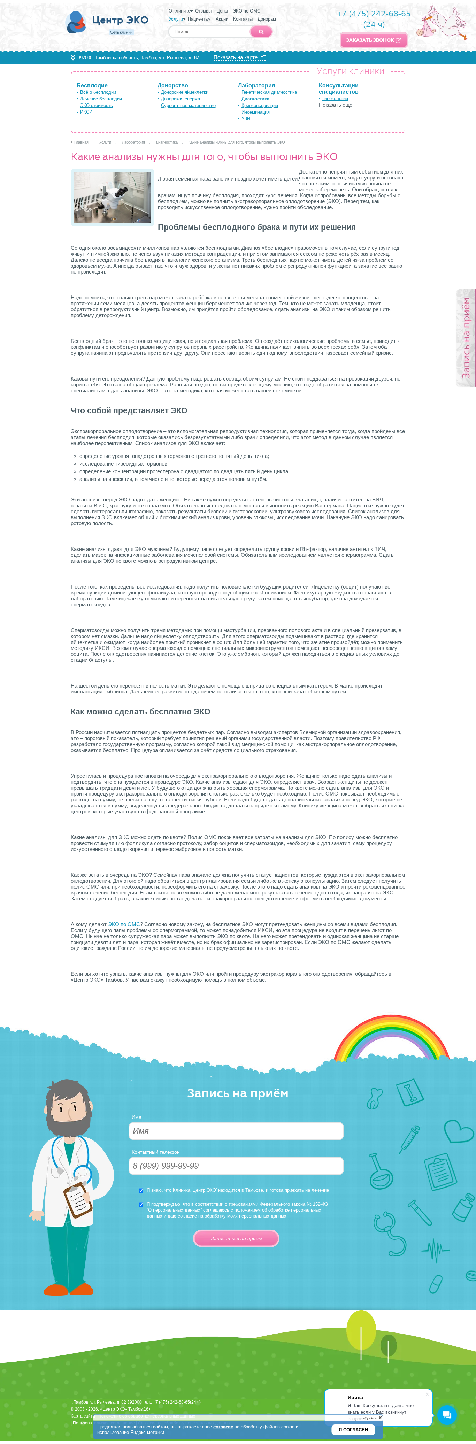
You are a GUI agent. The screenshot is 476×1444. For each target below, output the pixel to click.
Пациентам (199, 19)
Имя (136, 1117)
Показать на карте (236, 57)
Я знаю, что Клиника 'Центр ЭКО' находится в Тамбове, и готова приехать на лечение (238, 1190)
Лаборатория (256, 86)
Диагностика (255, 98)
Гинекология (335, 98)
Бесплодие (92, 86)
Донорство (173, 86)
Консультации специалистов (339, 89)
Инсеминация (255, 112)
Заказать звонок (370, 40)
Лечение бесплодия (101, 98)
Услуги (176, 19)
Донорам (267, 19)
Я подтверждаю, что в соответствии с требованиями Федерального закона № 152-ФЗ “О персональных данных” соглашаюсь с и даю (237, 1210)
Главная (81, 142)
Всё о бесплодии (98, 92)
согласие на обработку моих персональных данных (232, 1216)
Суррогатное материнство (188, 105)
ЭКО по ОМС (246, 11)
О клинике (179, 11)
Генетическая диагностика (269, 92)
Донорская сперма (180, 98)
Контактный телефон (156, 1152)
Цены (222, 11)
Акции (222, 19)
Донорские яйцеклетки (184, 92)
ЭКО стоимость (96, 105)
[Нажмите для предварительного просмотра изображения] (112, 225)
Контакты (243, 19)
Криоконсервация (259, 105)
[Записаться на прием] (465, 338)
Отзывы (203, 11)
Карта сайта (83, 1416)
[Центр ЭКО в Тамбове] (107, 38)
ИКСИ (86, 112)
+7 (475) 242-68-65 (374, 13)
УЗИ (245, 118)
